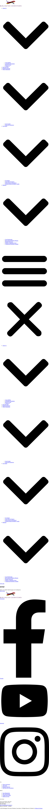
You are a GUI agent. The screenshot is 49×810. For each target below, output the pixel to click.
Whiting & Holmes (38, 808)
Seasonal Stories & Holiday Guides (12, 184)
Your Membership (8, 239)
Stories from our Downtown (10, 182)
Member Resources (9, 241)
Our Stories (7, 180)
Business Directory (6, 68)
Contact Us (7, 66)
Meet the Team (8, 64)
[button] (24, 295)
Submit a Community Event (10, 242)
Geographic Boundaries (10, 63)
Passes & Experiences (9, 125)
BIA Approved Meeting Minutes (11, 240)
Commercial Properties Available (11, 244)
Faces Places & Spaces (9, 181)
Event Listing (8, 123)
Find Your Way (6, 67)
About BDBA (8, 62)
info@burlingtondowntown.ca (6, 805)
